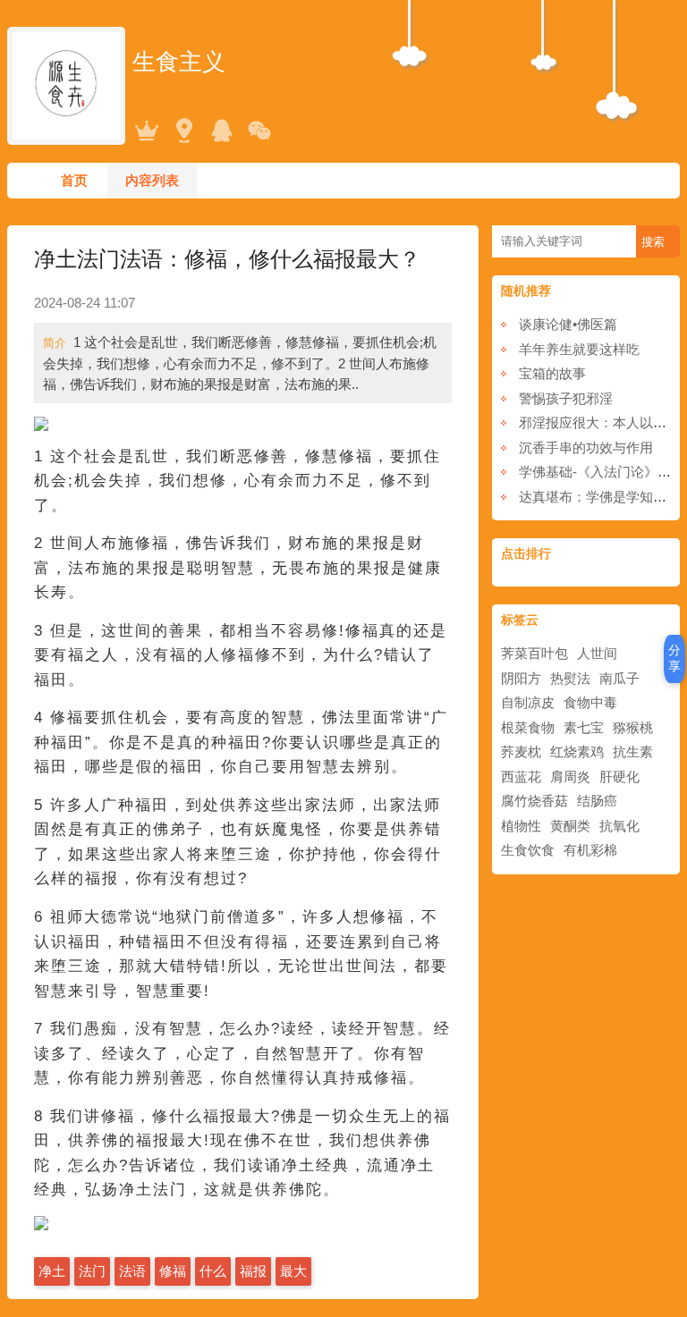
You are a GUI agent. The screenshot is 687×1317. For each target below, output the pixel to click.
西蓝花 (521, 776)
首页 (74, 180)
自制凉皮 (528, 702)
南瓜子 (619, 678)
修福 (172, 1271)
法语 (132, 1271)
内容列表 (152, 180)
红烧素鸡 (577, 751)
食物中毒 (590, 702)
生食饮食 (528, 849)
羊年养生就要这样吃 (579, 349)
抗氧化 (619, 825)
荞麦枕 (521, 751)
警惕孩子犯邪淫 (566, 398)
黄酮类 (570, 825)
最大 (293, 1271)
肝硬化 (619, 776)
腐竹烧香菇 (534, 800)
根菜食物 (528, 727)
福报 (253, 1271)
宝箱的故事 (552, 373)
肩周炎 (570, 776)
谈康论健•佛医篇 (568, 324)
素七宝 (584, 727)
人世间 (597, 653)
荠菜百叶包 (534, 653)
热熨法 (570, 678)
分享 (674, 658)
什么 (212, 1271)
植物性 (521, 825)
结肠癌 (597, 800)
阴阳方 (521, 678)
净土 (51, 1271)
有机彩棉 (590, 849)
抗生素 (633, 751)
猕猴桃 (633, 727)
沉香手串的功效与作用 (586, 447)
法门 (92, 1271)
